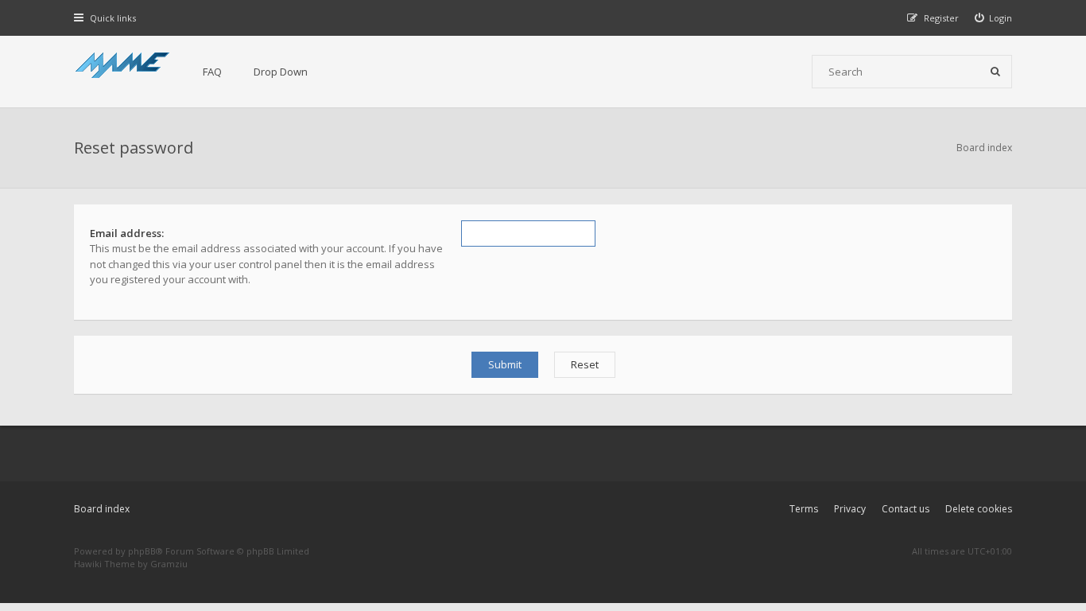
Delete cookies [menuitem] (978, 509)
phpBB (142, 551)
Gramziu (169, 564)
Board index (102, 509)
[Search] (995, 72)
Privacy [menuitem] (850, 509)
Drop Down (281, 71)
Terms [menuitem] (803, 509)
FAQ (212, 71)
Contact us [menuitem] (905, 509)
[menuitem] (994, 18)
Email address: (127, 233)
